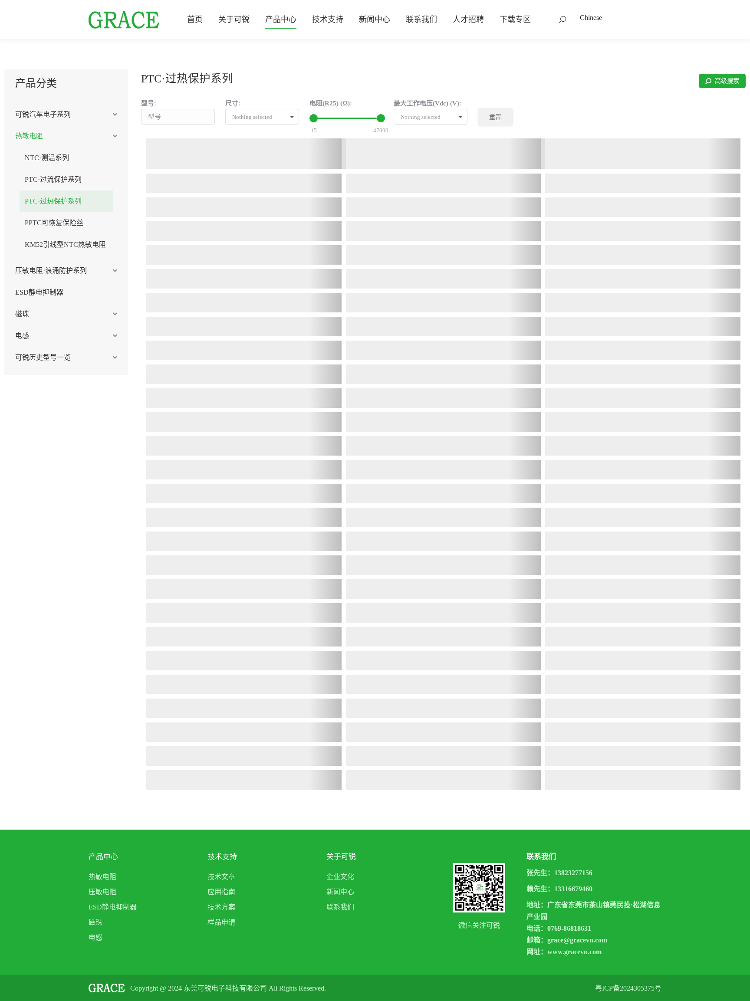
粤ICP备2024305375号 (628, 988)
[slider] (313, 118)
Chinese (591, 17)
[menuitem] (194, 19)
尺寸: (232, 103)
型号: (148, 103)
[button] (265, 117)
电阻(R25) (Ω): (330, 103)
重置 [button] (495, 117)
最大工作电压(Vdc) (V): (427, 103)
